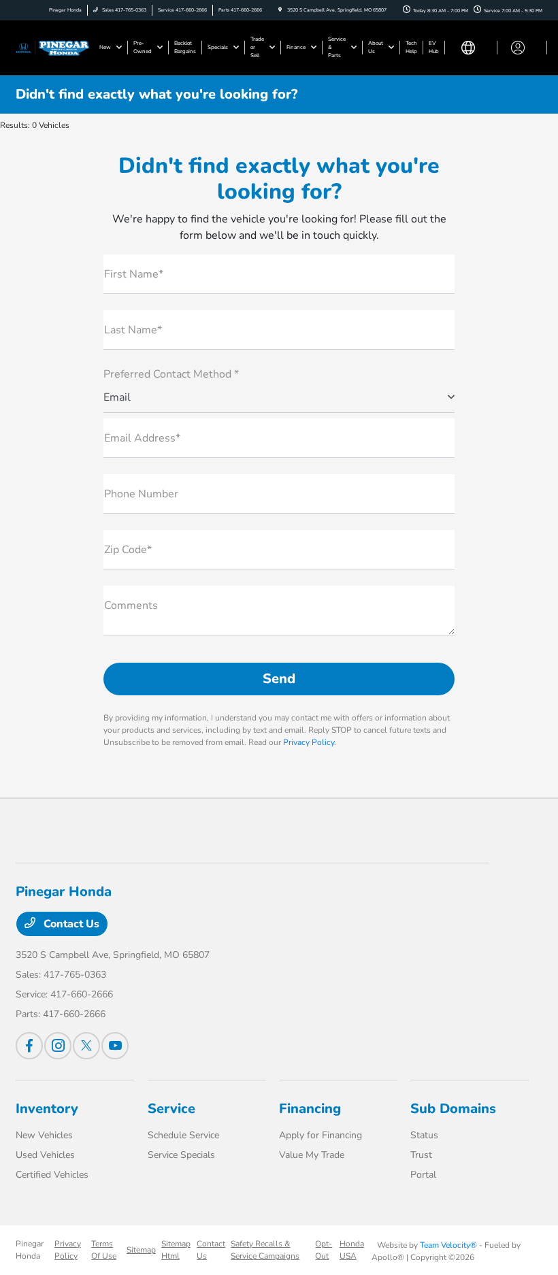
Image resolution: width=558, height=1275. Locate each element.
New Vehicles (44, 1135)
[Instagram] (57, 1045)
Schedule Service (183, 1135)
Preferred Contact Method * (171, 374)
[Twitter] (86, 1045)
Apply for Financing (320, 1135)
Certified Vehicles (52, 1174)
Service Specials (181, 1154)
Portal (423, 1174)
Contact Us (70, 923)
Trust (421, 1154)
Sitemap (141, 1249)
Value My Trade (311, 1154)
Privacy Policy (308, 742)
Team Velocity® (448, 1245)
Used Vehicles (45, 1154)
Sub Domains (453, 1108)
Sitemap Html (176, 1249)
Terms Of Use (103, 1249)
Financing (310, 1108)
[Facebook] (29, 1045)
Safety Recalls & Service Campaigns (265, 1249)
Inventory (47, 1108)
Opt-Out (323, 1249)
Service (171, 1108)
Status (424, 1135)
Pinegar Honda (30, 1249)
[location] (280, 10)
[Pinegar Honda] (52, 46)
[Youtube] (115, 1045)
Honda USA (352, 1249)
